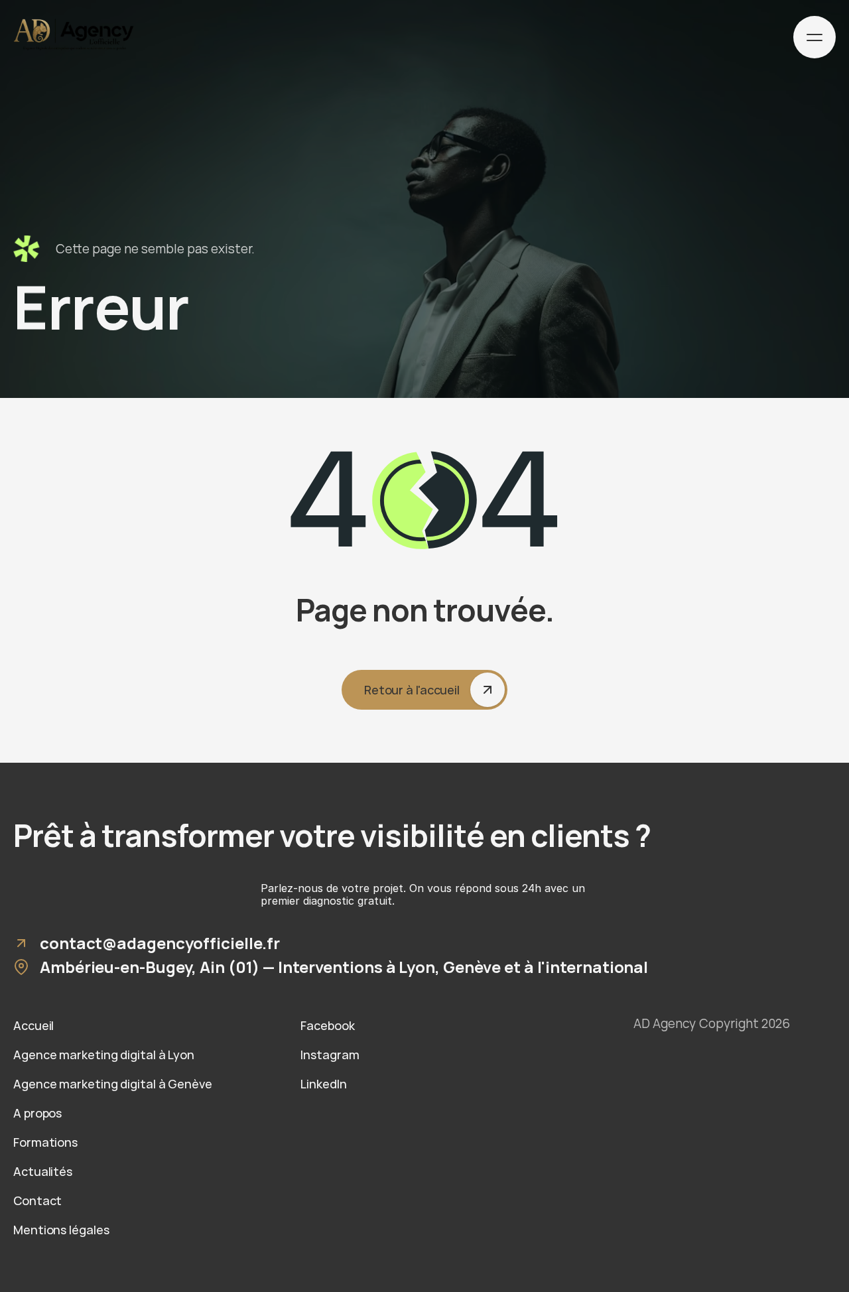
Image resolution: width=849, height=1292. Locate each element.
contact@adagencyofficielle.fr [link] (160, 943)
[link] (137, 1025)
